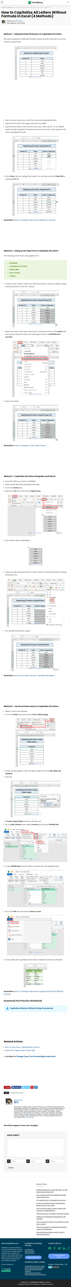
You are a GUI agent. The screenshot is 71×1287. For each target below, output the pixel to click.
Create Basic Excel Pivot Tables (35, 1266)
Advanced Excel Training (33, 1273)
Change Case (22, 1056)
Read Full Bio (30, 1117)
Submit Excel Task (33, 1257)
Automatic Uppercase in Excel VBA (20, 1050)
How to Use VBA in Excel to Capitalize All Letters (34, 675)
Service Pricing (29, 1253)
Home (3, 7)
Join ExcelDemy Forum (59, 1256)
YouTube (49, 1249)
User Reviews (29, 1250)
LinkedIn (64, 1249)
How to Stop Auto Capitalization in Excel (22, 1047)
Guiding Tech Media (37, 1282)
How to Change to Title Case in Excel (30, 445)
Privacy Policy (59, 1264)
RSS (68, 1249)
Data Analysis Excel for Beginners (35, 1275)
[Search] (68, 2)
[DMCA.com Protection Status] (53, 1267)
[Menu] (2, 2)
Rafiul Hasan (18, 21)
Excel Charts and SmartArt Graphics (33, 1270)
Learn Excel (50, 1056)
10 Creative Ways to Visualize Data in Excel (50, 1200)
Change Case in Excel (16, 1093)
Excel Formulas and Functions (34, 1268)
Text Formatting (37, 1056)
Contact (51, 1264)
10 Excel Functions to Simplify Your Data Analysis (52, 1214)
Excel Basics (9, 7)
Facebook (54, 1249)
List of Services (29, 1251)
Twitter (59, 1249)
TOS (66, 1264)
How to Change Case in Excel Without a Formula (34, 220)
